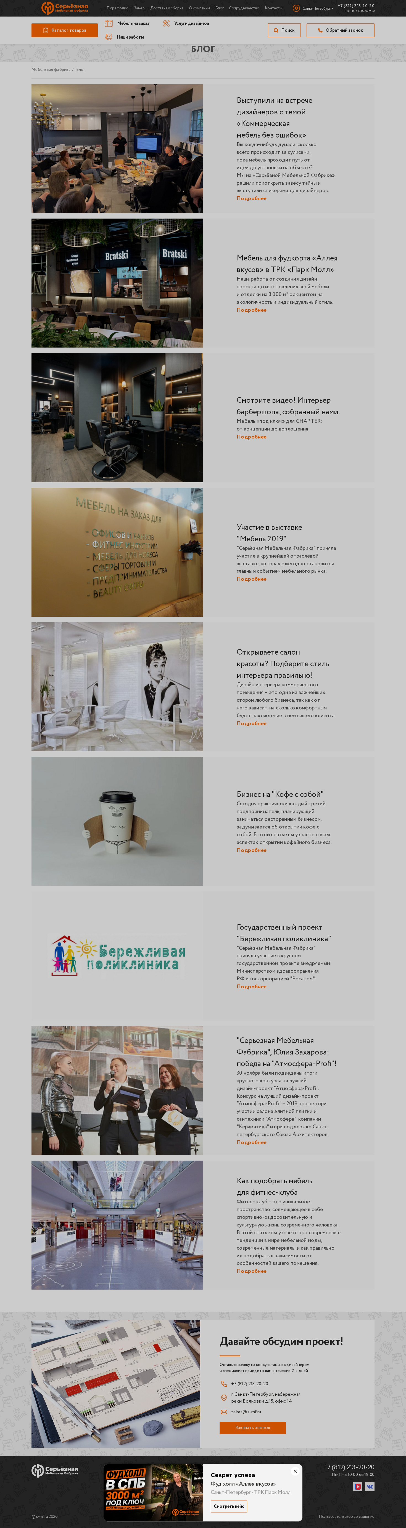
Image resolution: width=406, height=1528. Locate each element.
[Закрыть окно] (295, 1471)
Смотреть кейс (229, 1506)
